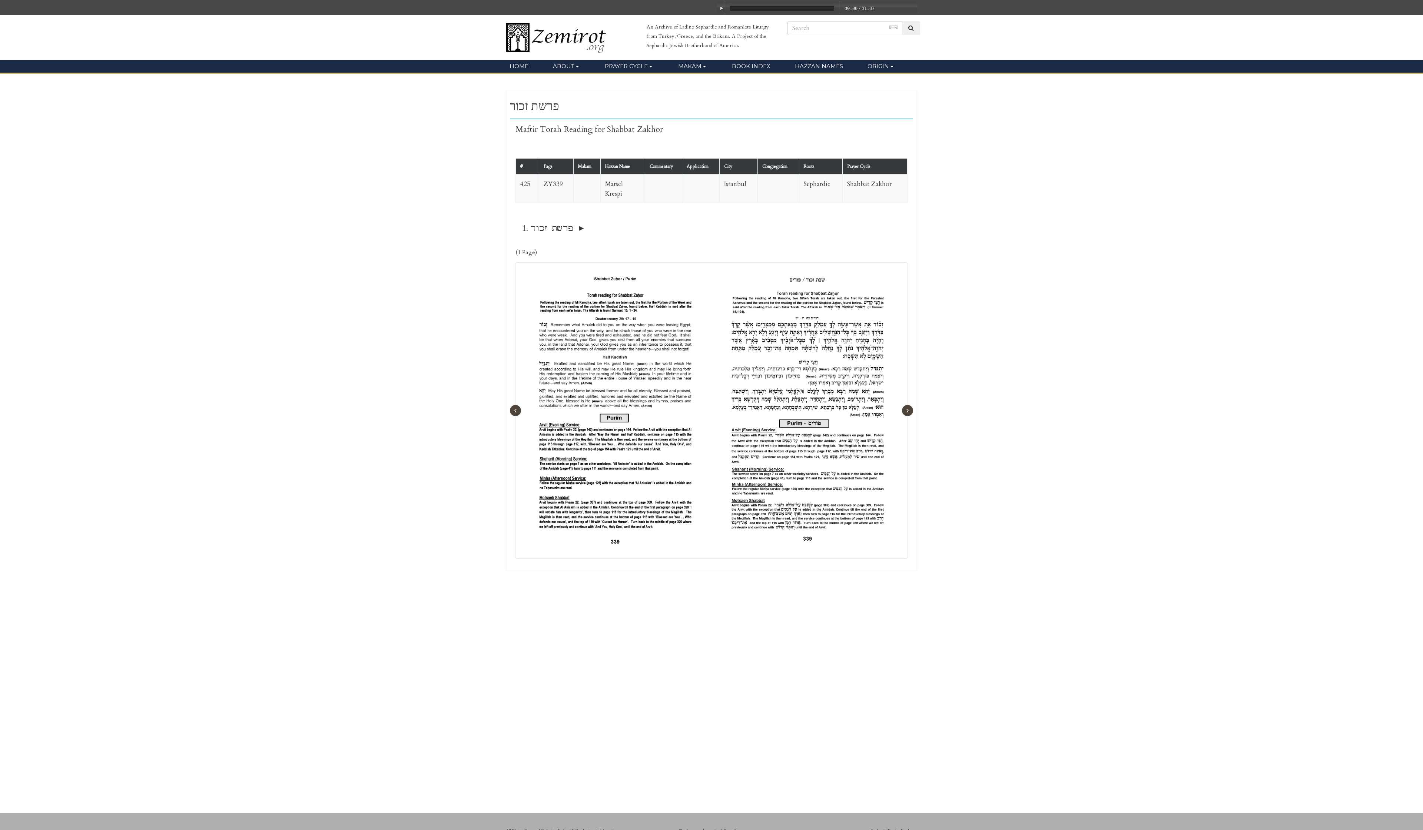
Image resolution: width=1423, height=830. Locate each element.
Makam (689, 66)
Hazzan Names (819, 66)
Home (519, 66)
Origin (878, 66)
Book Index (751, 66)
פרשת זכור (551, 228)
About (563, 66)
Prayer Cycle (626, 66)
